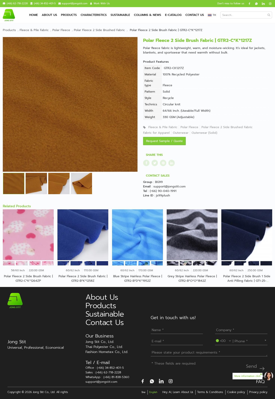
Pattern (150, 91)
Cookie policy (236, 392)
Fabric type (149, 83)
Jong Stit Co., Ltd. (99, 341)
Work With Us (102, 3)
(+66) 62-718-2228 (17, 3)
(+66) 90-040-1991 (163, 191)
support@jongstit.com (74, 3)
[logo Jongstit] (15, 300)
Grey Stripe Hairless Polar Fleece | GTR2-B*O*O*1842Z (192, 278)
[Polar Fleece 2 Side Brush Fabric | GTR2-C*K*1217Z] (70, 104)
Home (33, 15)
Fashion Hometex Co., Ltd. (106, 351)
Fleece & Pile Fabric (162, 127)
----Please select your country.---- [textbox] (241, 340)
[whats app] (255, 3)
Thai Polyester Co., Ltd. (104, 346)
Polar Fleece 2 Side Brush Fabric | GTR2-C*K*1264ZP (28, 278)
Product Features (156, 61)
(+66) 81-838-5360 (116, 377)
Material (150, 74)
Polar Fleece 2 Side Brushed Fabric (227, 127)
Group (147, 182)
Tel (145, 191)
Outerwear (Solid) (204, 133)
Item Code (152, 68)
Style (148, 98)
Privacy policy (258, 392)
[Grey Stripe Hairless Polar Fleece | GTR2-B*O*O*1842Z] (192, 234)
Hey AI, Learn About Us (177, 392)
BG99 (159, 182)
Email (147, 186)
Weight (150, 117)
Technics (151, 104)
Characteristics (94, 15)
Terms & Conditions (210, 392)
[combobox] (241, 340)
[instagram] (269, 3)
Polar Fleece (189, 127)
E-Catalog (173, 15)
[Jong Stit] (9, 15)
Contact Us (194, 15)
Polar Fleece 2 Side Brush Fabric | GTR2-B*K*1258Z (83, 278)
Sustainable (120, 15)
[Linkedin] (262, 3)
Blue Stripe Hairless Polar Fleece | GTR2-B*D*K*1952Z (137, 278)
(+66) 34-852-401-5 (45, 3)
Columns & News (147, 15)
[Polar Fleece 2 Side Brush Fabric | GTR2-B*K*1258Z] (82, 234)
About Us (49, 15)
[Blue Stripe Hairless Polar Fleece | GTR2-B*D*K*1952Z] (137, 234)
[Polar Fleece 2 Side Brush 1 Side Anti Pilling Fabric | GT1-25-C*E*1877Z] (246, 234)
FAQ (260, 381)
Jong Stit (16, 341)
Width (149, 110)
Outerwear (180, 133)
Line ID (148, 195)
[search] (268, 15)
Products (69, 15)
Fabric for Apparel (156, 133)
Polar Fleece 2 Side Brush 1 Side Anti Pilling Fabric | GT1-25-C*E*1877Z (246, 281)
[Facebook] (248, 3)
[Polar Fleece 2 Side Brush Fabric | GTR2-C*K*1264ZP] (28, 234)
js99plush (163, 195)
